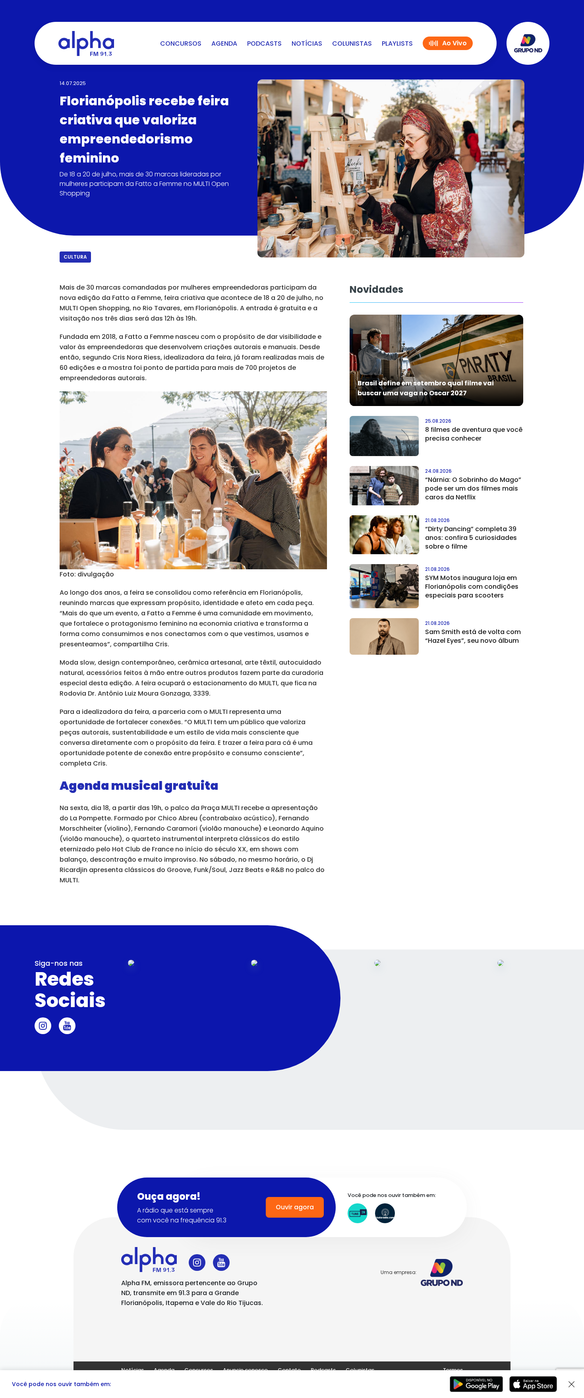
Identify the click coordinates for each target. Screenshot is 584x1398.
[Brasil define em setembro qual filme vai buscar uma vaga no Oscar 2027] (437, 360)
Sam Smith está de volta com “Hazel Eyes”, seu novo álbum (473, 636)
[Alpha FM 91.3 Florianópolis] (86, 43)
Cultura (75, 256)
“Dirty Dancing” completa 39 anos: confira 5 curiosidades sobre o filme (471, 537)
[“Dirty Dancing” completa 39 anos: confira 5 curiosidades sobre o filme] (384, 534)
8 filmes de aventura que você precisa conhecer (473, 434)
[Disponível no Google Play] (476, 1384)
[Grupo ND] (528, 43)
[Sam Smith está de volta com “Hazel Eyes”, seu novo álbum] (384, 636)
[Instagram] (43, 1025)
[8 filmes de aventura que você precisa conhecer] (384, 436)
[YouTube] (67, 1025)
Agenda (224, 43)
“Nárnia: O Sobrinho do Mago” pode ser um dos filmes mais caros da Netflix (473, 488)
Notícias (307, 43)
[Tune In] (357, 1213)
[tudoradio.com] (385, 1213)
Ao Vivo (454, 43)
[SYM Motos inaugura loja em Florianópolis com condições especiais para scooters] (384, 586)
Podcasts (264, 43)
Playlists (397, 43)
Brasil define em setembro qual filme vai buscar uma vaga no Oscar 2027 (426, 388)
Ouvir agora (295, 1207)
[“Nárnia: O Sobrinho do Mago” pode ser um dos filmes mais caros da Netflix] (384, 485)
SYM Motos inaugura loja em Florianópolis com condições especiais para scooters (471, 586)
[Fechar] (571, 1384)
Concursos (180, 43)
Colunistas (352, 43)
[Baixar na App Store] (533, 1384)
